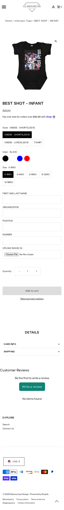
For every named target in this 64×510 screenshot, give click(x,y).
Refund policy (8, 499)
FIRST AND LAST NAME (15, 193)
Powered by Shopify (39, 494)
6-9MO (33, 174)
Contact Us (8, 428)
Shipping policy (9, 503)
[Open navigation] (11, 7)
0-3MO (8, 174)
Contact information (26, 503)
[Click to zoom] (56, 41)
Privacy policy (23, 499)
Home (8, 21)
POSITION (8, 220)
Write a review (32, 386)
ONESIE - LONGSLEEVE (16, 142)
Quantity (7, 271)
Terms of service (38, 499)
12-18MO (8, 182)
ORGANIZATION (11, 207)
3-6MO (20, 174)
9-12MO (46, 174)
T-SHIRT (38, 142)
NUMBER (7, 234)
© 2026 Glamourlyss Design (16, 494)
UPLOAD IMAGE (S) (12, 248)
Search (6, 424)
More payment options (32, 298)
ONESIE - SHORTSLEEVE (17, 134)
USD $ (16, 461)
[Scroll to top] (57, 501)
